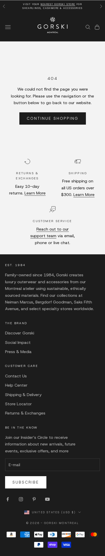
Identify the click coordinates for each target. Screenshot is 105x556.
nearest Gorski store (58, 4)
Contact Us (16, 376)
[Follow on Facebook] (7, 499)
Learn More (35, 193)
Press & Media (18, 351)
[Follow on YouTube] (47, 499)
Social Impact (18, 342)
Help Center (16, 385)
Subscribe (25, 482)
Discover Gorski (19, 333)
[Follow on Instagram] (20, 499)
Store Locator (18, 404)
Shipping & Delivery (23, 394)
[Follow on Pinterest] (34, 499)
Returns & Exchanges (25, 413)
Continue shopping (52, 118)
